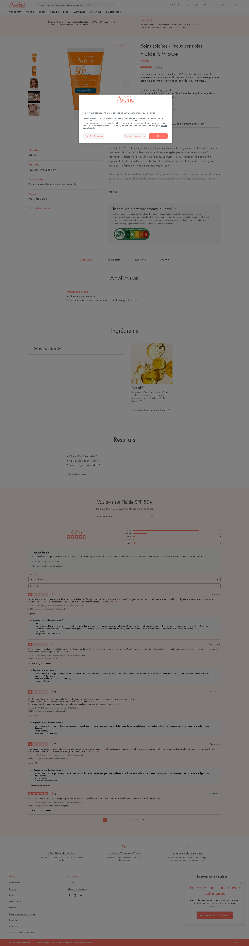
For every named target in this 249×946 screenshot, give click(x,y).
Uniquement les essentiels (135, 136)
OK (158, 136)
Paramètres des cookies (94, 136)
